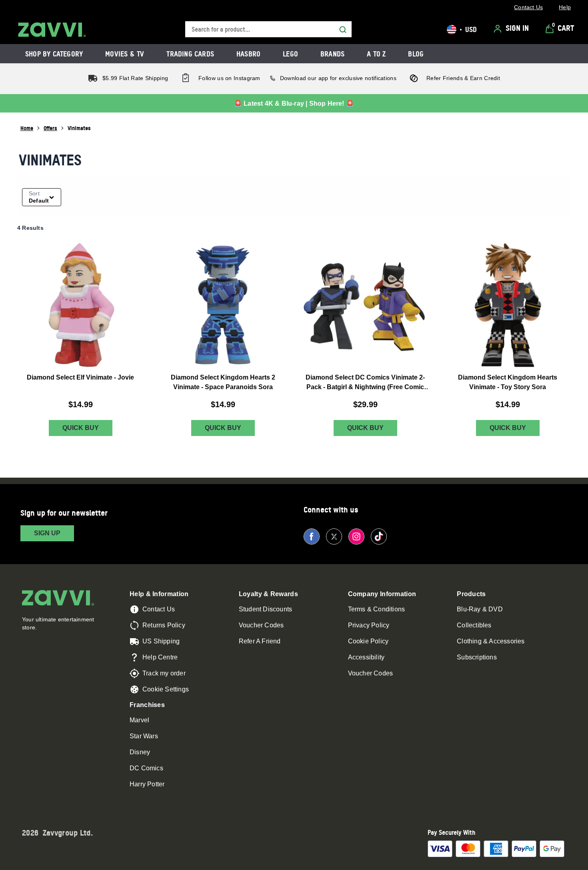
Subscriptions (477, 657)
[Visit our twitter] (334, 536)
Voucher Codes (261, 625)
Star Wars (144, 736)
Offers (50, 128)
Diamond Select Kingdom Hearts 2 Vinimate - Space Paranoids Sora (223, 382)
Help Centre (160, 657)
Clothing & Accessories (490, 641)
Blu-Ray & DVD (480, 609)
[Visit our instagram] (356, 536)
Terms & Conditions (376, 609)
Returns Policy (163, 625)
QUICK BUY (80, 427)
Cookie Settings (165, 689)
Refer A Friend (260, 641)
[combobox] (268, 29)
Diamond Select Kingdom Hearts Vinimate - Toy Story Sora (507, 382)
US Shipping (161, 641)
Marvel (139, 720)
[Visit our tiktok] (379, 536)
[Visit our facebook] (312, 536)
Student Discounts (265, 609)
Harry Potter (147, 784)
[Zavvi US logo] (52, 29)
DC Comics (146, 768)
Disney (140, 752)
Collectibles (474, 625)
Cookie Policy (368, 641)
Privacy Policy (369, 625)
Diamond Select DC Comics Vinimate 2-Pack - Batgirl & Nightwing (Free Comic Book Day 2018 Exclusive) (365, 383)
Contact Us (158, 609)
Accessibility (366, 657)
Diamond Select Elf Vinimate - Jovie (80, 377)
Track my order (164, 673)
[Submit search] (343, 30)
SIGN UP (47, 533)
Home (26, 128)
